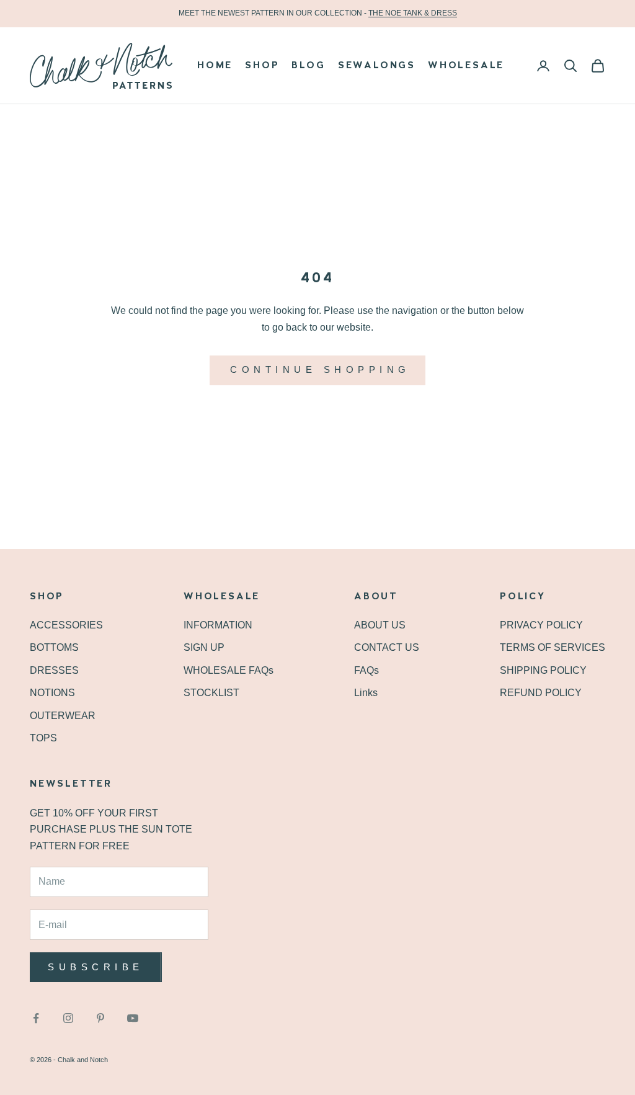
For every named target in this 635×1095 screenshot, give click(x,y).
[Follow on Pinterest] (100, 1018)
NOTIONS (52, 692)
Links (366, 692)
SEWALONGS (376, 66)
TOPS (43, 738)
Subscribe (96, 967)
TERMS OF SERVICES (552, 647)
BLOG (308, 66)
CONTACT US (386, 647)
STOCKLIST (211, 692)
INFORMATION (218, 625)
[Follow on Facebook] (36, 1018)
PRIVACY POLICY (541, 625)
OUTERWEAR (62, 715)
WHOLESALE (466, 66)
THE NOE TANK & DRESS (412, 13)
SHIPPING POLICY (543, 670)
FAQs (366, 670)
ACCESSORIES (66, 625)
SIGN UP (204, 647)
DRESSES (54, 670)
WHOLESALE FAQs (228, 670)
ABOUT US (380, 625)
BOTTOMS (54, 647)
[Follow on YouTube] (133, 1018)
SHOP (262, 66)
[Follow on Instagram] (68, 1018)
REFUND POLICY (541, 692)
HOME (215, 66)
